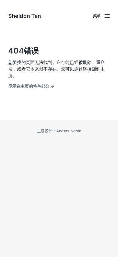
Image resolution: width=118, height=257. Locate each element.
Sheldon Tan (24, 16)
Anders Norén (68, 130)
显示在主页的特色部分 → (31, 86)
